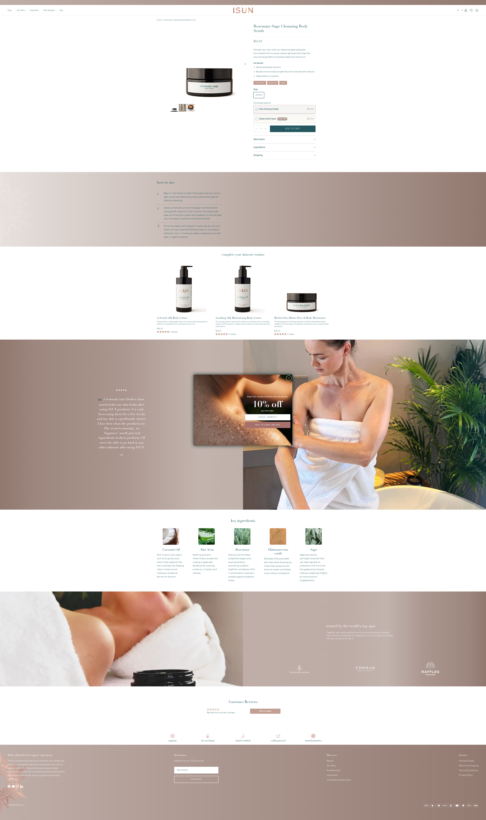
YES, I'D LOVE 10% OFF (267, 424)
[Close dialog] (288, 378)
